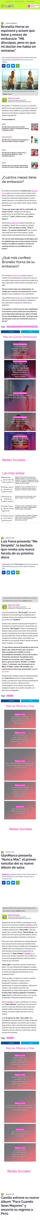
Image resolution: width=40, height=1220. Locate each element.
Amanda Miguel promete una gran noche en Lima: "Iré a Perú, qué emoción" (20, 1153)
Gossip (4, 124)
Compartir (11, 331)
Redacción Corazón (14, 98)
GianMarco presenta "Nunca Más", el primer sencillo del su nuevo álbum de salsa (20, 720)
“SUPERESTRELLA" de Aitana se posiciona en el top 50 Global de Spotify (20, 396)
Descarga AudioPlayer (20, 1)
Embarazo (19, 326)
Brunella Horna (14, 57)
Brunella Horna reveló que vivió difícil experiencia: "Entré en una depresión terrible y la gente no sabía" (15, 128)
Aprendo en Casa (9, 1)
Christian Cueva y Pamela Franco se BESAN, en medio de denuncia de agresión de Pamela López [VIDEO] (26, 488)
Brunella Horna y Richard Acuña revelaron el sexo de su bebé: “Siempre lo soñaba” (15, 140)
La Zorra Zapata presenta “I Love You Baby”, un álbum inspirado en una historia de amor (20, 350)
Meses (26, 326)
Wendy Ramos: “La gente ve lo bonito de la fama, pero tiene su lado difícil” (20, 422)
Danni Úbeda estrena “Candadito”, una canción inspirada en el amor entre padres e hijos (20, 765)
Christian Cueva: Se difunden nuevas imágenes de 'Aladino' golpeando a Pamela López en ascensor (26, 507)
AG (36, 326)
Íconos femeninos (11, 23)
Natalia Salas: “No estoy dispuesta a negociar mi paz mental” (20, 442)
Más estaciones (30, 1)
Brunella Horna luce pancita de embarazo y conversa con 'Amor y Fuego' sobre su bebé (15, 166)
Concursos (20, 807)
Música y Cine (10, 538)
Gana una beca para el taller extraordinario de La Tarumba (20, 811)
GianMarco (10, 1038)
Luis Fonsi (5, 564)
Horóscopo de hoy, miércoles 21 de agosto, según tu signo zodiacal (25, 497)
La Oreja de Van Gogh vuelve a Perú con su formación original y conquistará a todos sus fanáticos (20, 791)
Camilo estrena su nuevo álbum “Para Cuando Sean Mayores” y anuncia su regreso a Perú (20, 739)
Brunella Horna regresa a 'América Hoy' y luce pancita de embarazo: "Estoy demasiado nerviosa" (14, 154)
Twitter (31, 331)
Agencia (31, 326)
